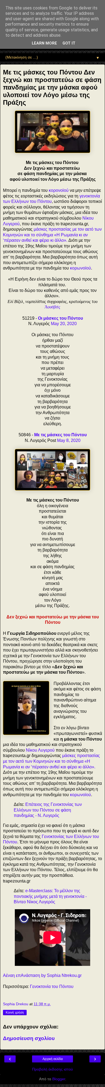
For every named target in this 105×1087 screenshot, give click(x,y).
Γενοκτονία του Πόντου (52, 986)
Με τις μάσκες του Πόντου (60, 434)
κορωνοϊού (80, 268)
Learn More (44, 43)
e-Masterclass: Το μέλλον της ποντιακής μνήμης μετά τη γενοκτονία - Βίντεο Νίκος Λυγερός (50, 896)
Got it (68, 43)
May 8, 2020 (68, 440)
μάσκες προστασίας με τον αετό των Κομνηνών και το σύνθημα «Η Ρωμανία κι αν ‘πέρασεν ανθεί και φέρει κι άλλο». (52, 235)
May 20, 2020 (64, 323)
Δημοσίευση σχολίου (29, 1038)
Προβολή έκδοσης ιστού (52, 1069)
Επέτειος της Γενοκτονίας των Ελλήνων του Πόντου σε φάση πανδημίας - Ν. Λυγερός (48, 810)
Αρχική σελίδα (53, 1059)
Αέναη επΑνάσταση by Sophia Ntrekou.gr (42, 975)
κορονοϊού (59, 190)
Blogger (58, 1079)
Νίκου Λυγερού (40, 750)
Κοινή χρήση (15, 1012)
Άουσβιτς (52, 307)
